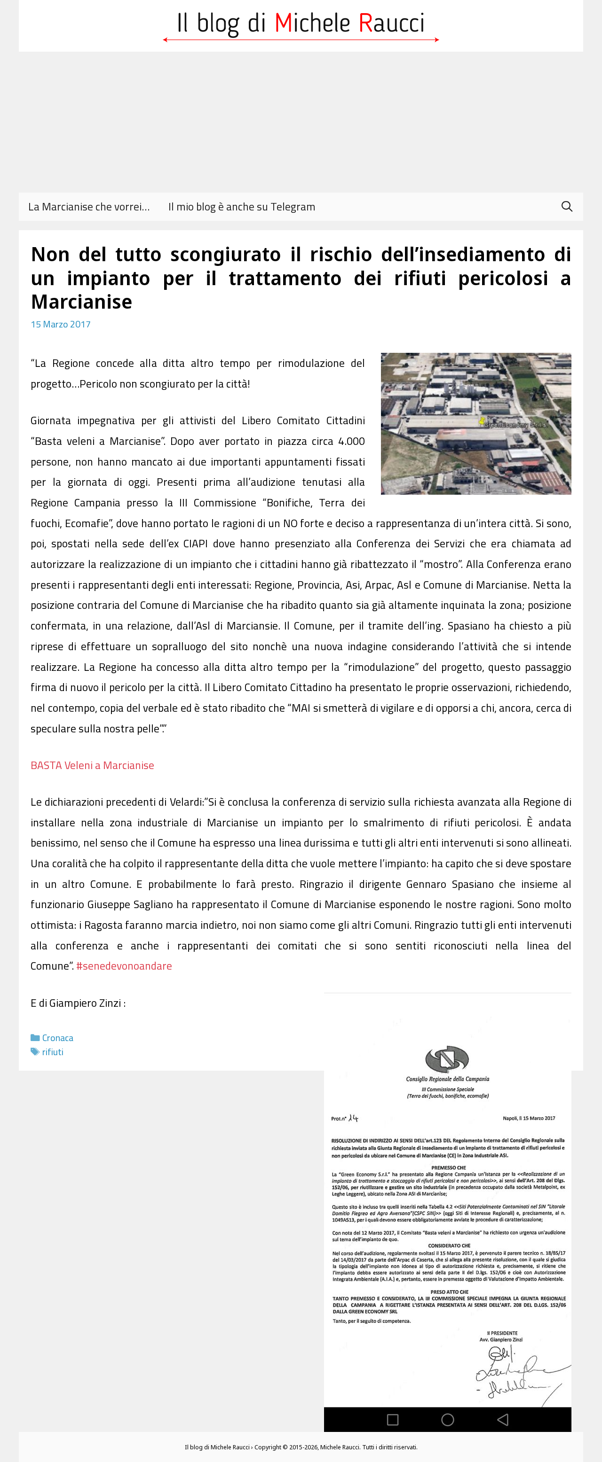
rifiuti (52, 1051)
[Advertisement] (301, 122)
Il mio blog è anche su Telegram (242, 206)
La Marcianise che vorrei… (89, 206)
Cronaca (57, 1037)
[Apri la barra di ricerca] (566, 207)
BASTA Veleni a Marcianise (92, 765)
